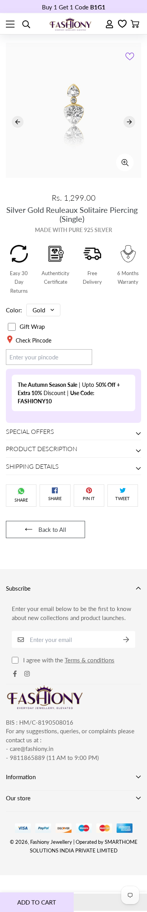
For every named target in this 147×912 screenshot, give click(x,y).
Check (76, 356)
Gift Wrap (32, 326)
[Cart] (135, 24)
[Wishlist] (122, 24)
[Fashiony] (70, 24)
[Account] (110, 24)
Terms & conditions (89, 660)
